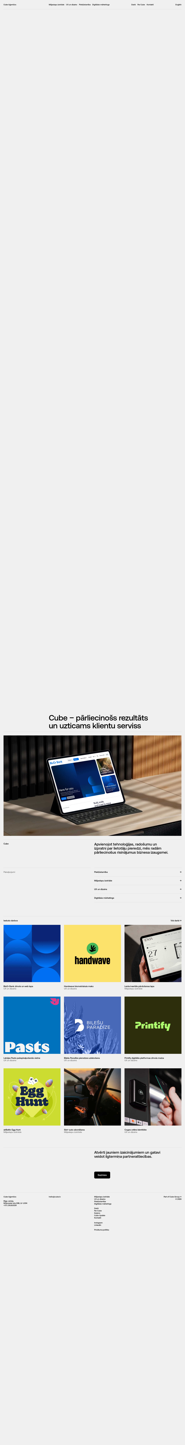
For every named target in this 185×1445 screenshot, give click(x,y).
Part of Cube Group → (172, 1197)
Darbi (133, 5)
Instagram (98, 1223)
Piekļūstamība (85, 5)
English (178, 5)
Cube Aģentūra (10, 5)
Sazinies (102, 1175)
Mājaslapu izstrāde (56, 5)
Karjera (97, 1213)
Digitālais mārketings (101, 5)
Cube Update (99, 1215)
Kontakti (150, 5)
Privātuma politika (101, 1230)
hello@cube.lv (55, 1197)
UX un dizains (71, 5)
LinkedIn (97, 1225)
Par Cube (141, 5)
